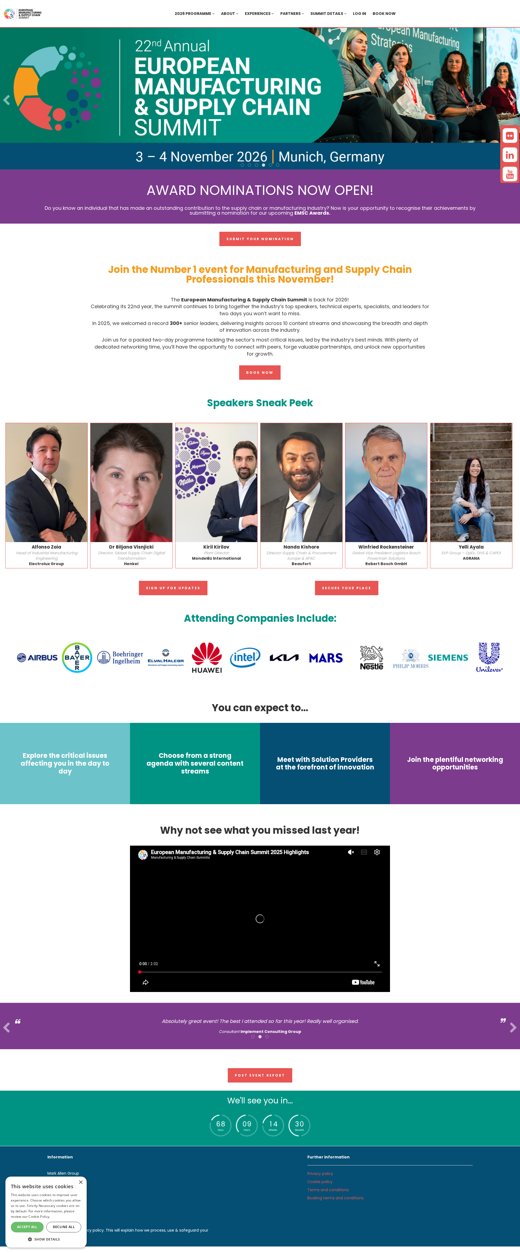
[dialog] (46, 1212)
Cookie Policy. (39, 1216)
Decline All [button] (64, 1227)
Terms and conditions (328, 1190)
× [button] (81, 1182)
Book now (384, 13)
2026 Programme (193, 13)
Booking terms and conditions (335, 1198)
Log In (359, 13)
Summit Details (327, 13)
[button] (46, 1239)
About (228, 13)
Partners (290, 13)
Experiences (258, 13)
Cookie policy (320, 1181)
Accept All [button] (27, 1227)
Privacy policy (320, 1173)
